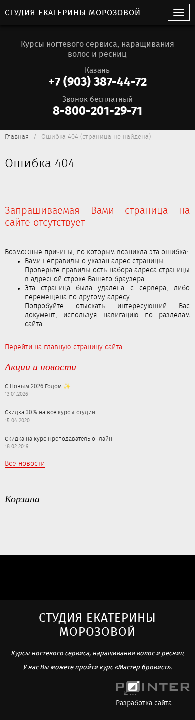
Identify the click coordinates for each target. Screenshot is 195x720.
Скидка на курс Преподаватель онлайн (58, 439)
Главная (17, 137)
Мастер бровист (142, 667)
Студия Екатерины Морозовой (73, 13)
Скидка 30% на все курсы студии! (51, 413)
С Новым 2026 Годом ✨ (38, 387)
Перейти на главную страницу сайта (63, 347)
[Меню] (179, 12)
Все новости (25, 463)
